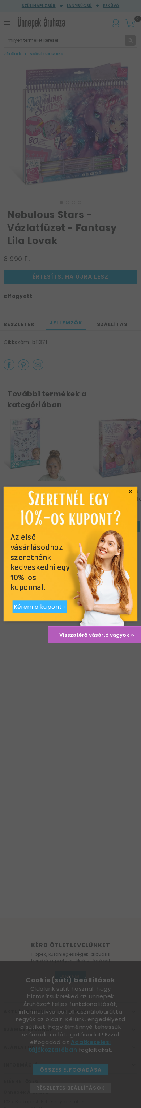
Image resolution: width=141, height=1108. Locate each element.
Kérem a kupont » (40, 607)
